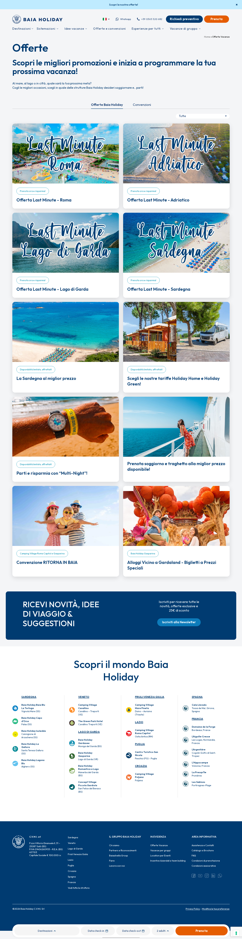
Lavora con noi (117, 865)
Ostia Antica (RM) (144, 733)
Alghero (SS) (32, 763)
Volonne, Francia (201, 764)
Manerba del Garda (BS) (88, 770)
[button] (179, 622)
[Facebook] (194, 876)
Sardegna (28, 696)
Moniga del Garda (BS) (90, 743)
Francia (197, 718)
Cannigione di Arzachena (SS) (33, 734)
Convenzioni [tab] (142, 105)
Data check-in (96, 930)
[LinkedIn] (213, 876)
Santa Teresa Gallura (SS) (32, 748)
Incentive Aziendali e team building (168, 860)
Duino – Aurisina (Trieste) (144, 709)
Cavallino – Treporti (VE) (88, 709)
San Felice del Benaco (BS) (89, 787)
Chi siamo (114, 845)
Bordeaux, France (203, 728)
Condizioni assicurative (204, 865)
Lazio (139, 722)
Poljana (144, 777)
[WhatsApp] (220, 876)
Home (207, 36)
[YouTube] (200, 876)
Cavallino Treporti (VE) (90, 723)
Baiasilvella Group (118, 855)
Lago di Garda (89, 731)
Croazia (141, 766)
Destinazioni (45, 930)
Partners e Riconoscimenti (122, 850)
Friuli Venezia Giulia (149, 696)
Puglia (140, 744)
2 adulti (161, 930)
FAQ (194, 855)
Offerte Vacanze (159, 845)
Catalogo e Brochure (203, 850)
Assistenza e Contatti (203, 845)
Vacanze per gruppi (160, 850)
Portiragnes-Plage (201, 784)
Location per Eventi (160, 855)
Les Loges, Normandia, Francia (203, 739)
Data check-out (131, 930)
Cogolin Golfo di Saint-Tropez (204, 752)
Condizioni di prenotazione (206, 860)
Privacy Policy (193, 908)
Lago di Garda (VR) (88, 756)
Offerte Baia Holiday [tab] (107, 105)
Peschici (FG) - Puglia (146, 755)
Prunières (199, 774)
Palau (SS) (31, 721)
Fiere (112, 860)
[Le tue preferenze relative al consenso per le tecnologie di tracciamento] (236, 933)
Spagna (197, 696)
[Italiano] (106, 19)
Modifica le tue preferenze (215, 908)
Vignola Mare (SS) (33, 708)
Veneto (83, 696)
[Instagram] (207, 876)
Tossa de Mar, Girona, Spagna (203, 708)
